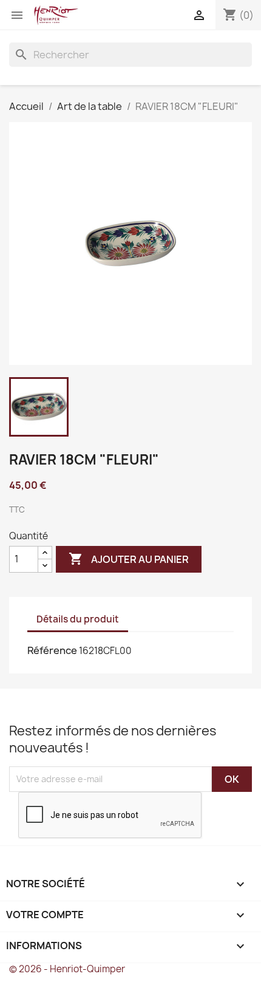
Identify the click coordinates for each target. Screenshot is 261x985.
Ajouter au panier (129, 558)
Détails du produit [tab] (77, 619)
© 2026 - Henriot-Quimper (67, 969)
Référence (52, 650)
